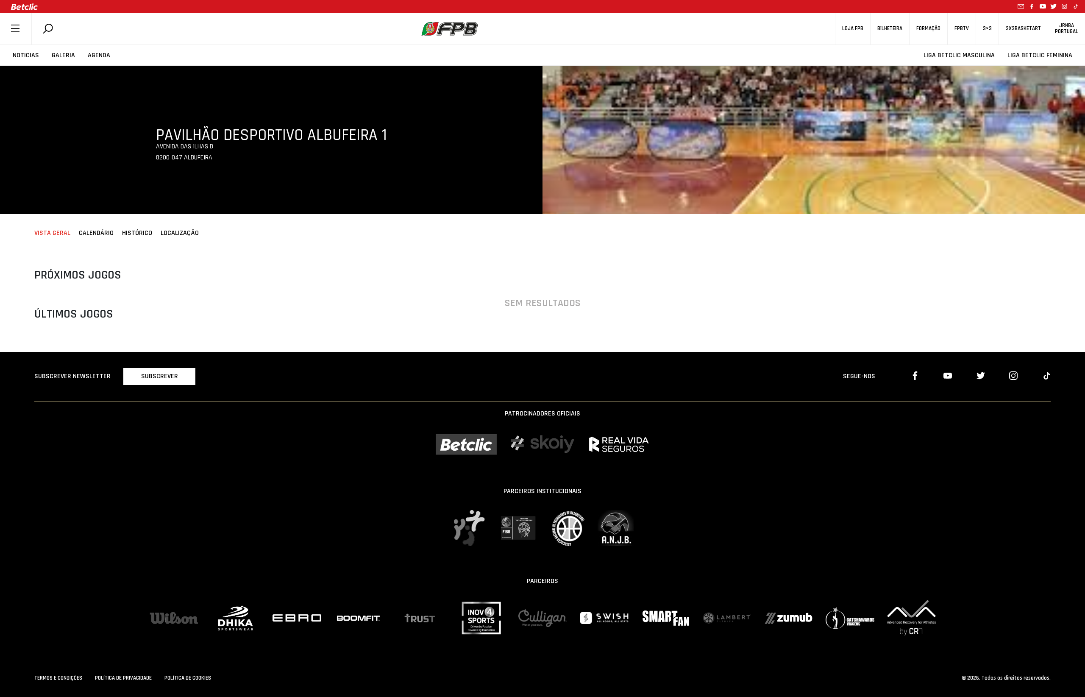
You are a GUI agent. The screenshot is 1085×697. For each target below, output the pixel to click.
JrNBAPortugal (1066, 28)
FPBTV (961, 28)
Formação (928, 28)
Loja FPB (852, 28)
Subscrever (159, 376)
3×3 (987, 28)
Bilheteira (889, 28)
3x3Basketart (1023, 28)
